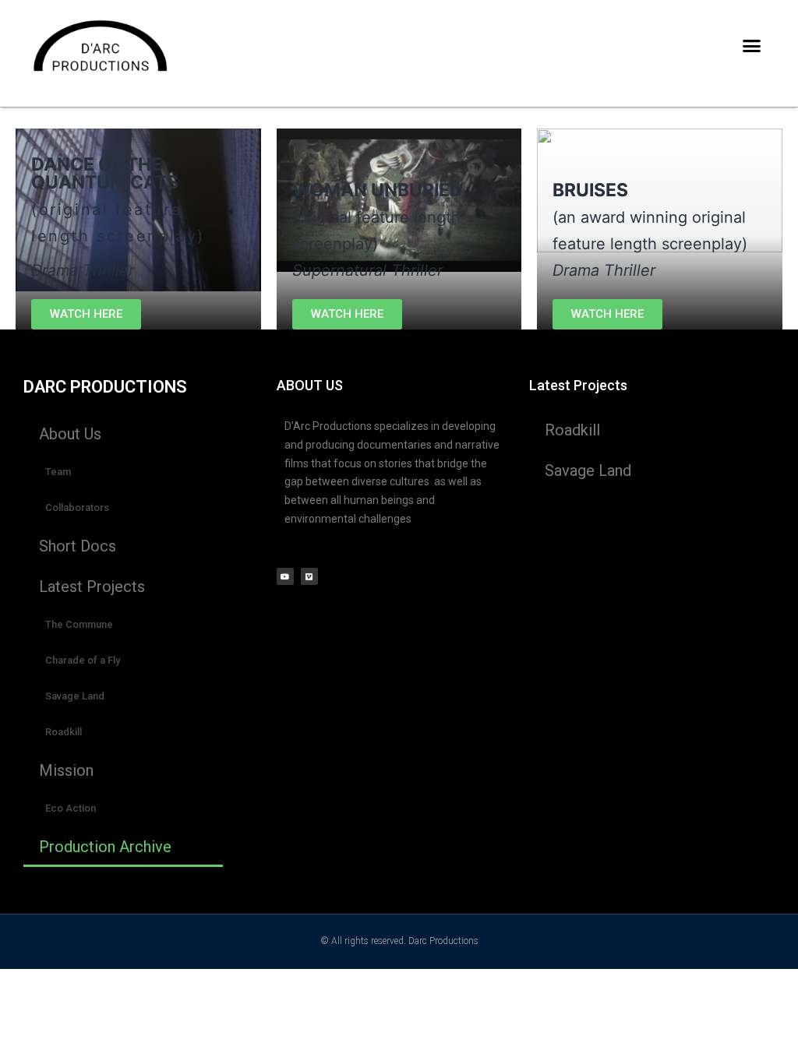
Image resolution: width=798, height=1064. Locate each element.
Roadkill (63, 732)
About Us (70, 434)
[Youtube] (285, 576)
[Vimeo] (309, 576)
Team (58, 471)
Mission (66, 770)
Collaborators (77, 507)
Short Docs (77, 546)
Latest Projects (92, 586)
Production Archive (105, 846)
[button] (752, 46)
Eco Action (70, 808)
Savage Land (74, 696)
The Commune (79, 624)
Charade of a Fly (82, 660)
